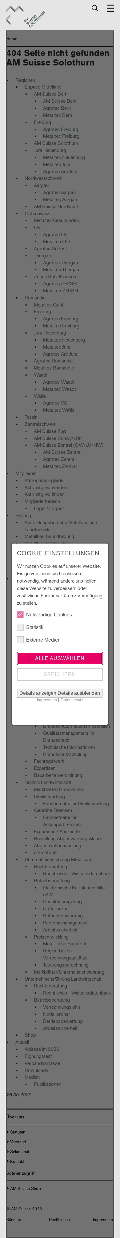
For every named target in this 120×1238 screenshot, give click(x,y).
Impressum (47, 699)
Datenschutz (72, 699)
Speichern (60, 674)
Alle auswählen (60, 658)
